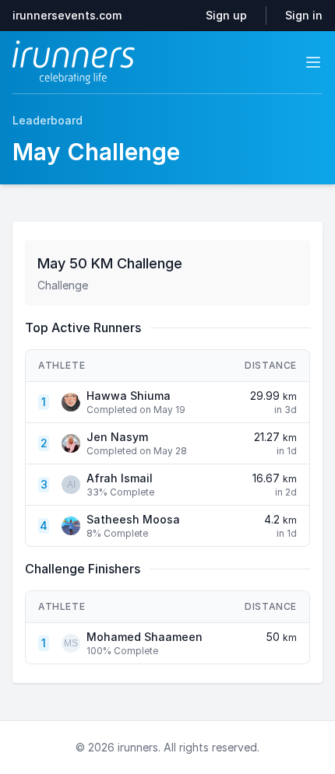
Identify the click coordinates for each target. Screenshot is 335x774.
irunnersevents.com (67, 15)
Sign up (226, 15)
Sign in (304, 15)
